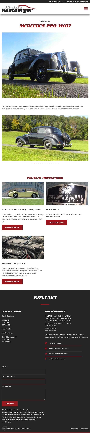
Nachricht (6, 386)
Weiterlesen (12, 227)
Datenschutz (84, 428)
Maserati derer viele (15, 264)
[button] (85, 8)
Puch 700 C (52, 210)
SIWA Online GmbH (23, 428)
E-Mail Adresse (8, 377)
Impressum (74, 428)
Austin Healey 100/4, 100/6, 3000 (21, 210)
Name (4, 367)
